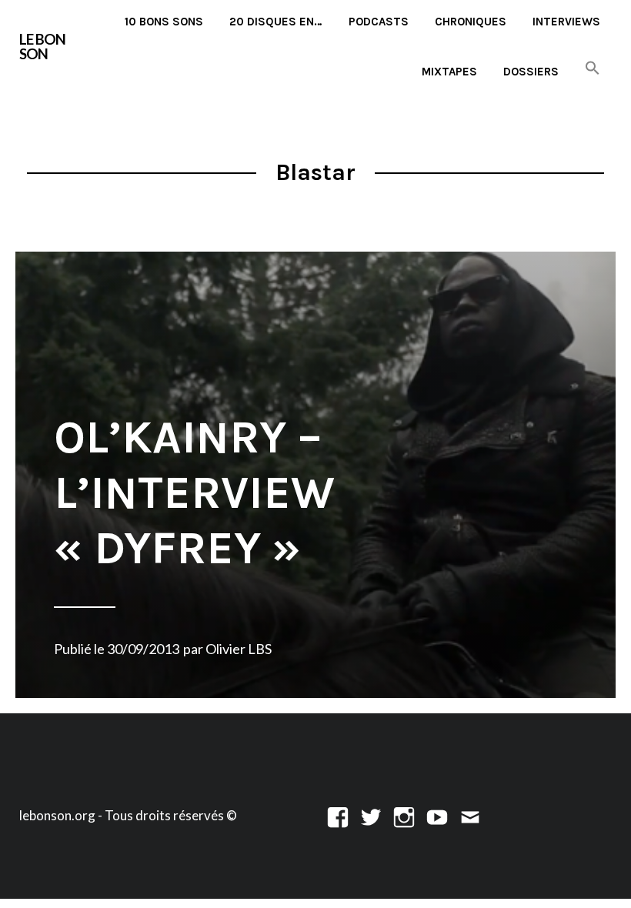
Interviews (566, 21)
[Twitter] (370, 815)
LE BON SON (42, 46)
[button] (592, 69)
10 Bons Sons (164, 21)
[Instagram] (404, 815)
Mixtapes (449, 71)
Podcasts (379, 21)
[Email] (470, 815)
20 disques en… (275, 21)
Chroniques (470, 21)
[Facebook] (337, 815)
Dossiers (531, 71)
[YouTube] (437, 815)
